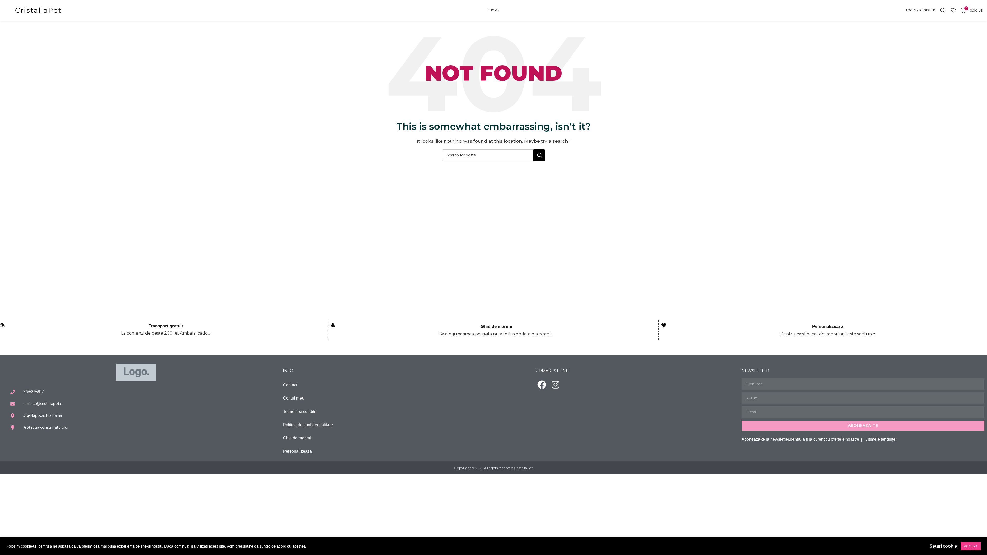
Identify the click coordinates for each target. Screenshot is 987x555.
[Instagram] (555, 384)
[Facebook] (542, 384)
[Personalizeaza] (663, 325)
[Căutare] (943, 10)
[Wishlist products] (953, 10)
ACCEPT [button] (970, 546)
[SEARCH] (539, 155)
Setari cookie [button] (943, 546)
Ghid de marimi (496, 326)
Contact (290, 385)
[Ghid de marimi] (333, 325)
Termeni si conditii (299, 411)
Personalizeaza (827, 326)
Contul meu (293, 398)
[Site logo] (38, 9)
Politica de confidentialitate (308, 425)
